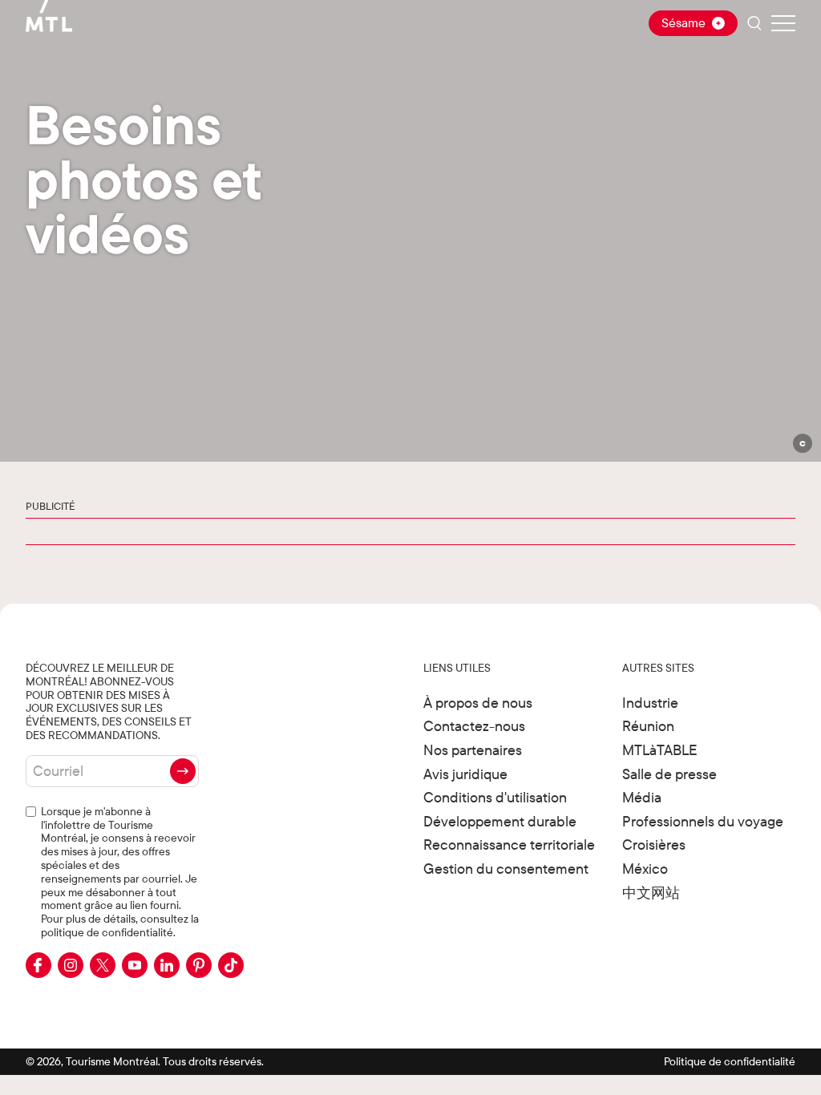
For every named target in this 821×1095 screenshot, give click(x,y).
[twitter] (102, 965)
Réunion (648, 726)
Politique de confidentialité (729, 1061)
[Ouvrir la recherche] (754, 23)
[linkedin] (167, 965)
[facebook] (38, 965)
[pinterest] (199, 965)
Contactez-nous (474, 726)
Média (641, 797)
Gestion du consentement (505, 868)
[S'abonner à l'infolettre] (183, 771)
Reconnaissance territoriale (509, 844)
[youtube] (135, 965)
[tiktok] (231, 965)
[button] (802, 443)
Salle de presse (669, 774)
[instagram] (70, 965)
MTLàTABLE (660, 750)
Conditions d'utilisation (495, 797)
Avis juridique (465, 774)
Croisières (654, 844)
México (645, 868)
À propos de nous (477, 702)
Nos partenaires (472, 750)
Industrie (650, 702)
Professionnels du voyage (702, 821)
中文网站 (651, 892)
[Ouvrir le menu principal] (783, 23)
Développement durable (499, 821)
